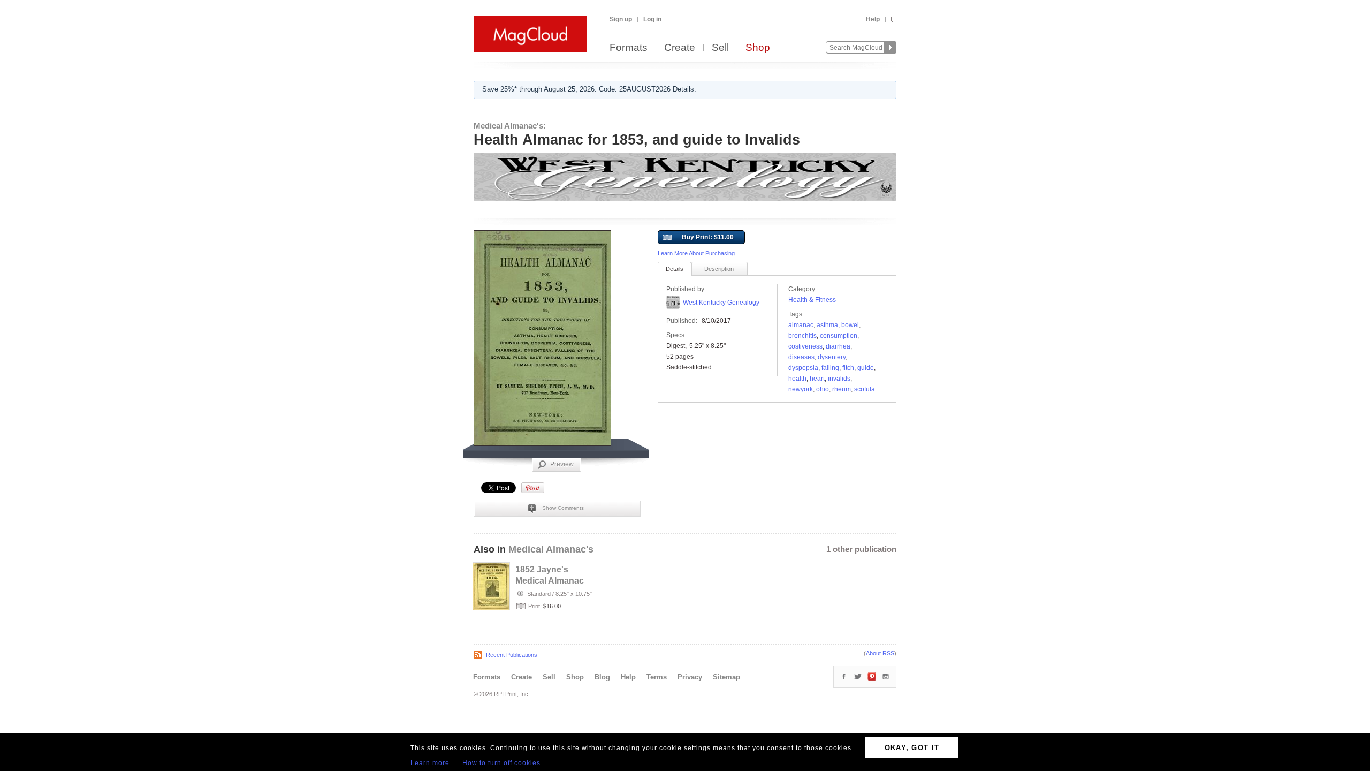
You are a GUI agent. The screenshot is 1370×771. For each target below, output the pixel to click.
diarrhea (838, 346)
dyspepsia (803, 368)
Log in (652, 19)
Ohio (822, 389)
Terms (656, 677)
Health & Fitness (812, 300)
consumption (838, 335)
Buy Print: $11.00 (708, 237)
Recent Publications (511, 655)
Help (873, 19)
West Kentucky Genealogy (721, 302)
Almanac (800, 325)
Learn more (430, 763)
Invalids (839, 378)
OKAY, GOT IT (912, 748)
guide (865, 368)
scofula (864, 389)
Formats (629, 48)
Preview (562, 464)
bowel (850, 325)
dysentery (832, 357)
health (797, 378)
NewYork (800, 389)
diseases (801, 357)
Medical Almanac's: (510, 125)
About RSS (880, 653)
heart (817, 378)
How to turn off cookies (501, 763)
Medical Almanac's (550, 549)
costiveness (805, 346)
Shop (757, 48)
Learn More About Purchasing (696, 253)
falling (830, 368)
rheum (841, 389)
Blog (602, 677)
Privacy (690, 677)
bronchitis (802, 335)
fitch (848, 368)
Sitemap (726, 677)
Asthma (827, 325)
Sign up (621, 19)
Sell (720, 48)
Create (679, 48)
